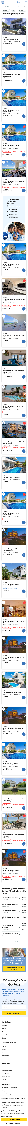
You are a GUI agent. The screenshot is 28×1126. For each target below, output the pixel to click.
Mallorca (4, 1032)
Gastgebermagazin (7, 1091)
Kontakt (4, 1079)
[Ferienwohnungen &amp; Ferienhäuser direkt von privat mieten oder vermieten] (2, 2)
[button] (26, 2)
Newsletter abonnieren (14, 1013)
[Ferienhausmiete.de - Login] (22, 2)
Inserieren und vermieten (9, 1087)
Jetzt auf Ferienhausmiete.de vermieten (14, 968)
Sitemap (4, 1038)
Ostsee (4, 1028)
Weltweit (4, 1035)
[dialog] (14, 1111)
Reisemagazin (6, 1073)
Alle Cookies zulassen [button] (14, 1119)
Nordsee (4, 1025)
